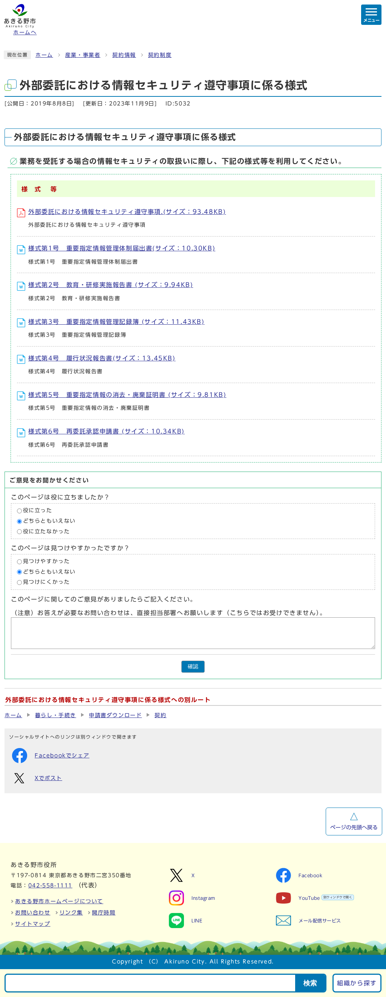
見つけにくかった (46, 582)
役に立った (37, 510)
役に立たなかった (46, 531)
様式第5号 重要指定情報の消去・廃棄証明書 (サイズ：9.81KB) (127, 395)
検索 (310, 983)
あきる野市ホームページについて (59, 901)
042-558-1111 (50, 885)
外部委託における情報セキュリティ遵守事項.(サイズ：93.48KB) (127, 212)
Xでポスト (48, 778)
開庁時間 (103, 912)
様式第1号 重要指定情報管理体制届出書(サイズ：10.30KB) (121, 248)
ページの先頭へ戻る (354, 827)
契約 (160, 715)
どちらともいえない (49, 521)
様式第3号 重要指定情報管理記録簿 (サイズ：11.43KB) (116, 322)
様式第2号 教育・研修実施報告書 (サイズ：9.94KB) (110, 285)
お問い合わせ (33, 912)
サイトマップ (33, 924)
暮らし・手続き (55, 715)
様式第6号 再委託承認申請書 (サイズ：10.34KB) (106, 431)
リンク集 (71, 912)
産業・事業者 (83, 55)
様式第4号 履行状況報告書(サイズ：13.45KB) (102, 358)
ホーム (44, 55)
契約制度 (160, 55)
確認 (193, 666)
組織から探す (357, 983)
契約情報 (124, 55)
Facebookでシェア (62, 755)
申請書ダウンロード (115, 715)
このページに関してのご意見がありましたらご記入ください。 (104, 599)
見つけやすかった (46, 561)
